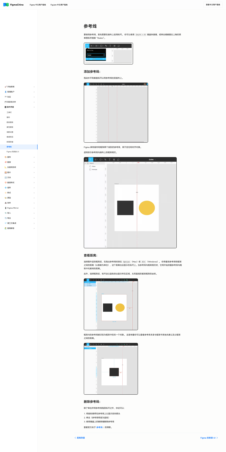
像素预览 (10, 137)
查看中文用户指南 (213, 5)
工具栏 (9, 112)
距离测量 (10, 142)
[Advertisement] (19, 47)
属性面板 (10, 127)
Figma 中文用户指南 (38, 5)
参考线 (9, 147)
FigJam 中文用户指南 (59, 5)
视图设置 (10, 132)
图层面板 (10, 122)
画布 (8, 117)
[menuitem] (37, 5)
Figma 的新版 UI (13, 152)
